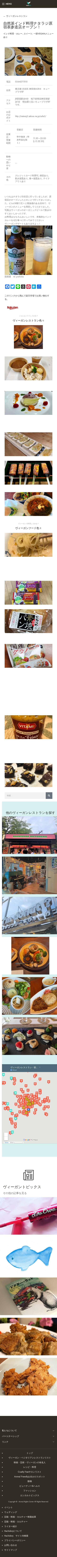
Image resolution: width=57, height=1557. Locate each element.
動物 (30, 1481)
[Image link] (13, 307)
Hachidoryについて (13, 1531)
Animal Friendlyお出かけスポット (29, 1476)
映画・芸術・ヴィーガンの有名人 (30, 1462)
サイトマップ (10, 1550)
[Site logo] (28, 3)
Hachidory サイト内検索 (16, 1535)
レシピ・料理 (29, 1467)
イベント (8, 1507)
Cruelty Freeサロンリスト (29, 1471)
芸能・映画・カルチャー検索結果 (20, 1516)
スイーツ (28, 33)
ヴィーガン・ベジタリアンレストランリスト (29, 1457)
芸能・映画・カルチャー (16, 1521)
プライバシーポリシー (14, 1540)
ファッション (29, 1490)
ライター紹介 (10, 1526)
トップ (30, 1453)
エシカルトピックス (29, 1495)
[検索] (49, 795)
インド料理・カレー (12, 33)
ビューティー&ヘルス (29, 1486)
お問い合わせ (10, 1545)
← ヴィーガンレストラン (15, 16)
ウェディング (10, 1512)
